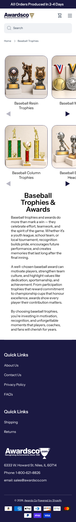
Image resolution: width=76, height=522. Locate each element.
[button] (60, 16)
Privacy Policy (15, 385)
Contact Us (12, 375)
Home (7, 40)
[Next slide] (67, 113)
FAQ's (8, 394)
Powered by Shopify (50, 500)
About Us (11, 365)
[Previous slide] (8, 113)
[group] (26, 83)
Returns (10, 432)
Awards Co (30, 500)
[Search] (7, 28)
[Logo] (19, 15)
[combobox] (38, 28)
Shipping (11, 422)
